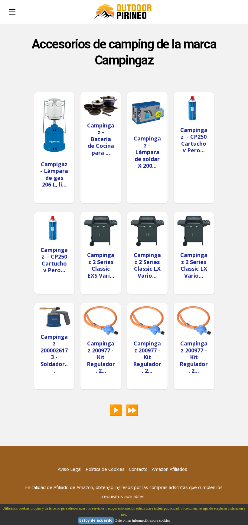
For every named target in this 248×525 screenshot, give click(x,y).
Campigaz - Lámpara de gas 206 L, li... (54, 174)
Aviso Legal (69, 469)
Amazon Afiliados (169, 469)
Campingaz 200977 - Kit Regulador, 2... (101, 357)
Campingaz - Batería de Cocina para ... (100, 139)
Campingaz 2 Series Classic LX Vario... (147, 265)
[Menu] (12, 12)
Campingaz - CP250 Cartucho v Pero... (193, 140)
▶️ (115, 410)
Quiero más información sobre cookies (142, 520)
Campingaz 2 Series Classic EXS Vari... (100, 265)
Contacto (138, 469)
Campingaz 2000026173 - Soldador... (54, 354)
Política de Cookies (105, 469)
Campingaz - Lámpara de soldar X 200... (147, 152)
